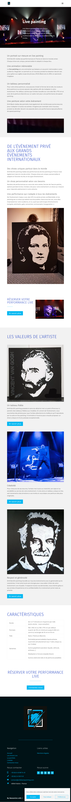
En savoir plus (15, 313)
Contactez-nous (36, 688)
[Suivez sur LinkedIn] (45, 772)
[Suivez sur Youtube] (48, 772)
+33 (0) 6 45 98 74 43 (18, 772)
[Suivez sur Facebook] (38, 772)
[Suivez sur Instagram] (42, 772)
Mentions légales (43, 753)
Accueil (9, 753)
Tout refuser (47, 797)
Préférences (62, 797)
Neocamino (13, 798)
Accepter (33, 797)
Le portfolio (11, 758)
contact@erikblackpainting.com (22, 780)
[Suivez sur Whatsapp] (52, 772)
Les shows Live (12, 755)
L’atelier (10, 760)
